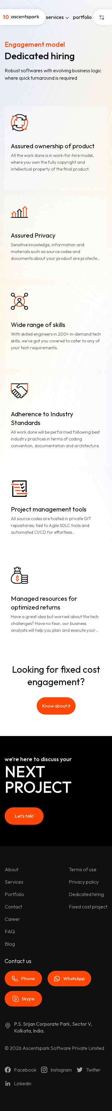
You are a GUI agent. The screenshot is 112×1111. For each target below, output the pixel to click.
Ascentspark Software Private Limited (63, 1048)
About (11, 869)
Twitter (93, 1070)
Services (14, 882)
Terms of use (82, 869)
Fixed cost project (88, 907)
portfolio (82, 17)
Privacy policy (84, 882)
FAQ (10, 931)
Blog (10, 944)
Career (12, 919)
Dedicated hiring (86, 894)
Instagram (61, 1070)
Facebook (25, 1070)
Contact (13, 907)
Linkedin (22, 1083)
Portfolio (14, 894)
